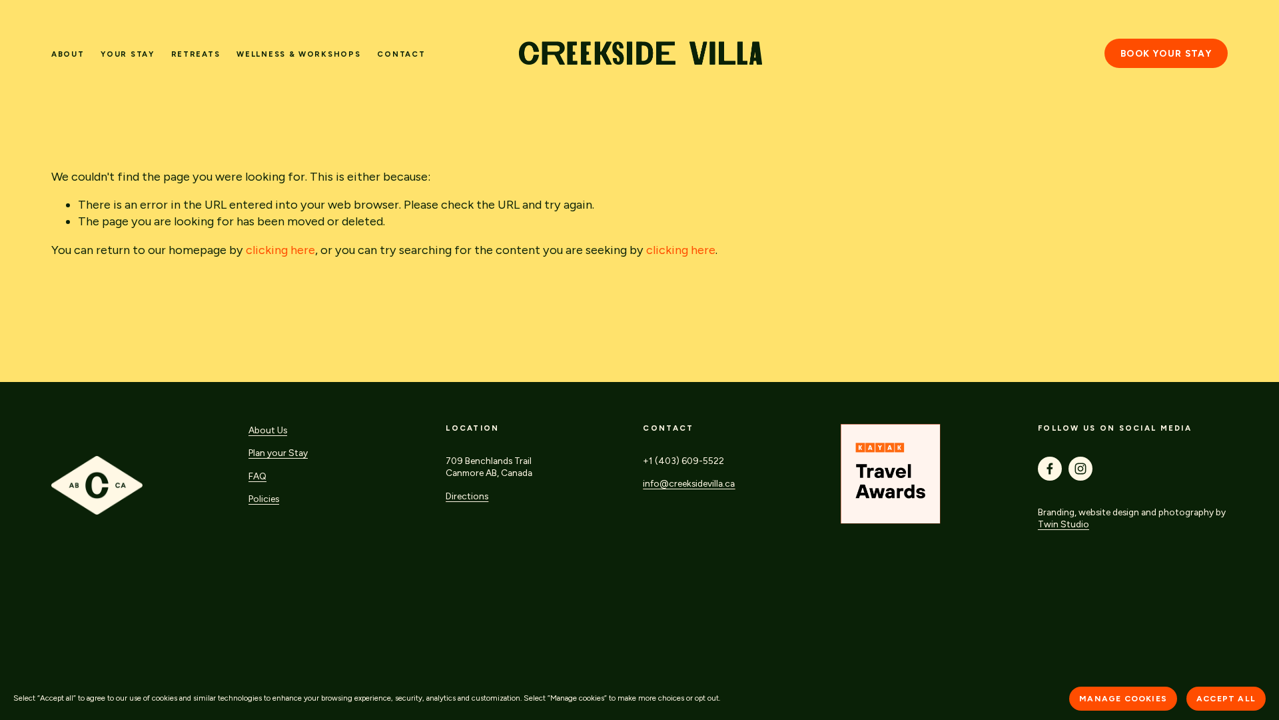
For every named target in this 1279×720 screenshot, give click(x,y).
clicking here (280, 250)
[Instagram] (1080, 469)
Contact (401, 54)
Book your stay (1166, 53)
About (68, 54)
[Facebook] (1050, 469)
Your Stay (127, 54)
